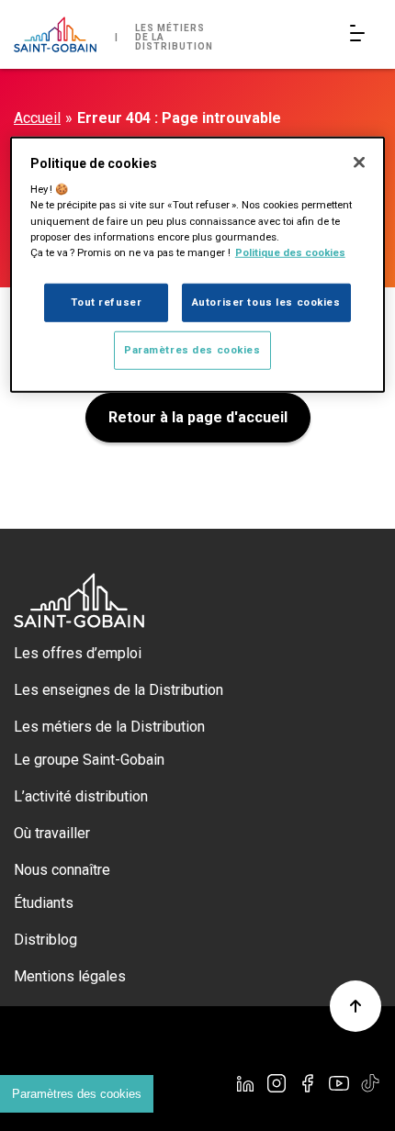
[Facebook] (308, 1083)
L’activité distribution (81, 796)
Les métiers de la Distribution (109, 726)
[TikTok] (370, 1083)
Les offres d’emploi (77, 653)
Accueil (37, 118)
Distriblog (45, 939)
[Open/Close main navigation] (361, 34)
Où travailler (52, 833)
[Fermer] (359, 162)
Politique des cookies (290, 251)
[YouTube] (339, 1083)
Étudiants (43, 903)
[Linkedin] (245, 1083)
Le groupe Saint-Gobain (89, 759)
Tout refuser (106, 301)
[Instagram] (276, 1083)
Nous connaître (62, 870)
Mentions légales (70, 976)
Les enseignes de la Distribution (118, 690)
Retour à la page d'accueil (198, 417)
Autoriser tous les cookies (266, 301)
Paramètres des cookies (76, 1094)
